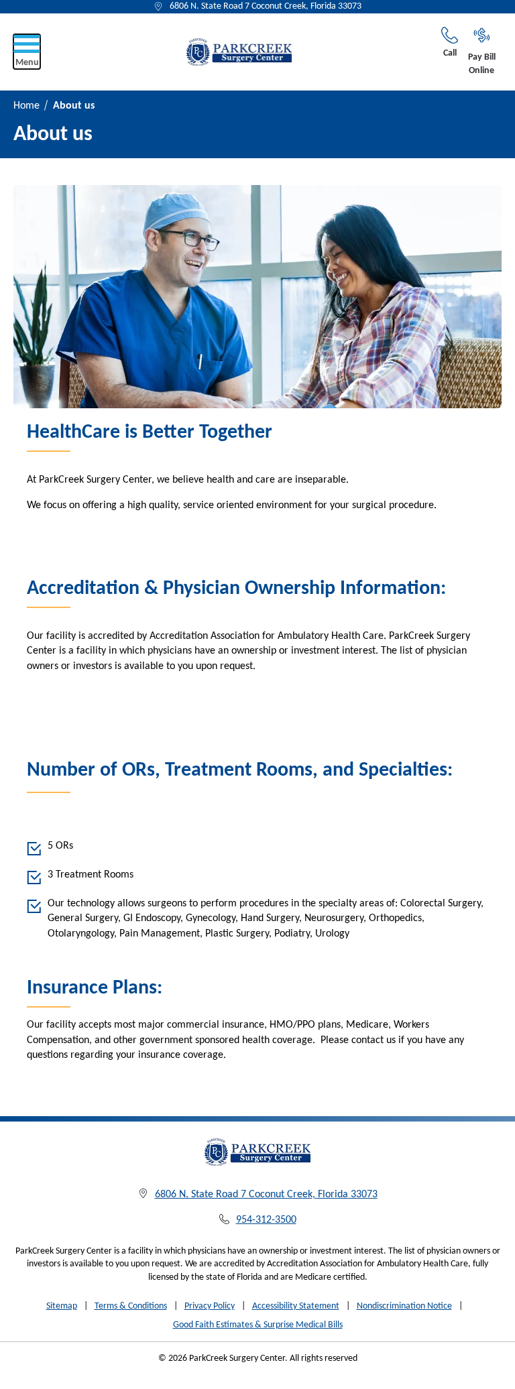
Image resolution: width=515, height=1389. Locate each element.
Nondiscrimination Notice (404, 1306)
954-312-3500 (266, 1220)
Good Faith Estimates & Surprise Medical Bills (258, 1325)
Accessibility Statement (295, 1306)
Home (26, 106)
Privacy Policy (209, 1306)
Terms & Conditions (131, 1306)
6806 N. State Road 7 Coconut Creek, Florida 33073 (265, 6)
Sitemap (61, 1306)
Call (450, 53)
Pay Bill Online (482, 64)
